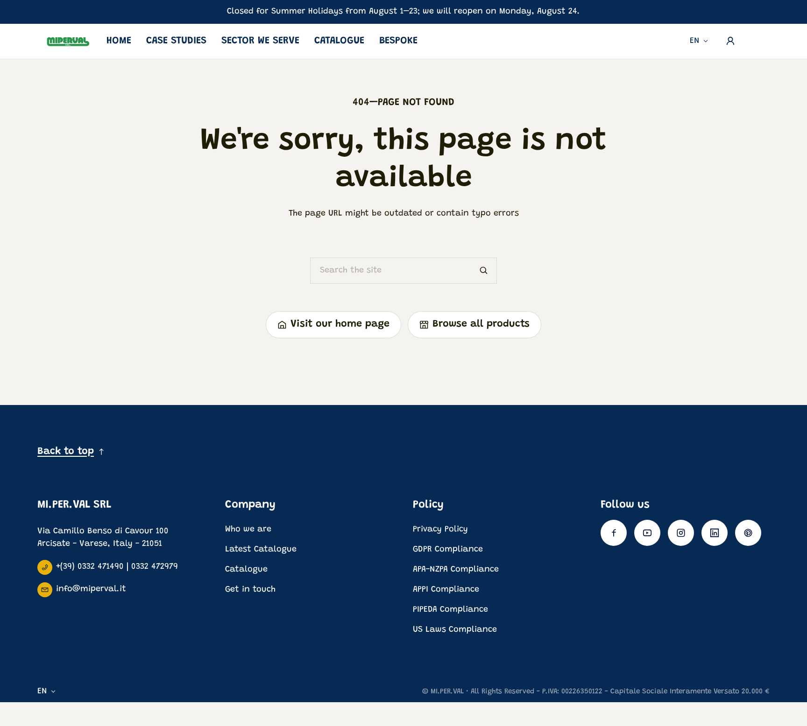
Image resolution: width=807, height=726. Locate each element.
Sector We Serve (260, 41)
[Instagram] (681, 533)
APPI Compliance (446, 590)
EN (695, 41)
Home (118, 41)
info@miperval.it (91, 589)
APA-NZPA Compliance (456, 569)
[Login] (730, 41)
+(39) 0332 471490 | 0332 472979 (117, 567)
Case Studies (176, 41)
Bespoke (398, 41)
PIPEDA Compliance (450, 610)
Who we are (248, 529)
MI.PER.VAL (447, 691)
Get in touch (250, 590)
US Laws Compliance (455, 630)
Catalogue (339, 41)
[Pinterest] (748, 533)
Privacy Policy (440, 529)
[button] (756, 39)
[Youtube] (647, 533)
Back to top (65, 452)
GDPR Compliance (448, 549)
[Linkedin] (714, 533)
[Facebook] (614, 533)
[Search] (484, 271)
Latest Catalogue (261, 549)
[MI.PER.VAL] (68, 41)
